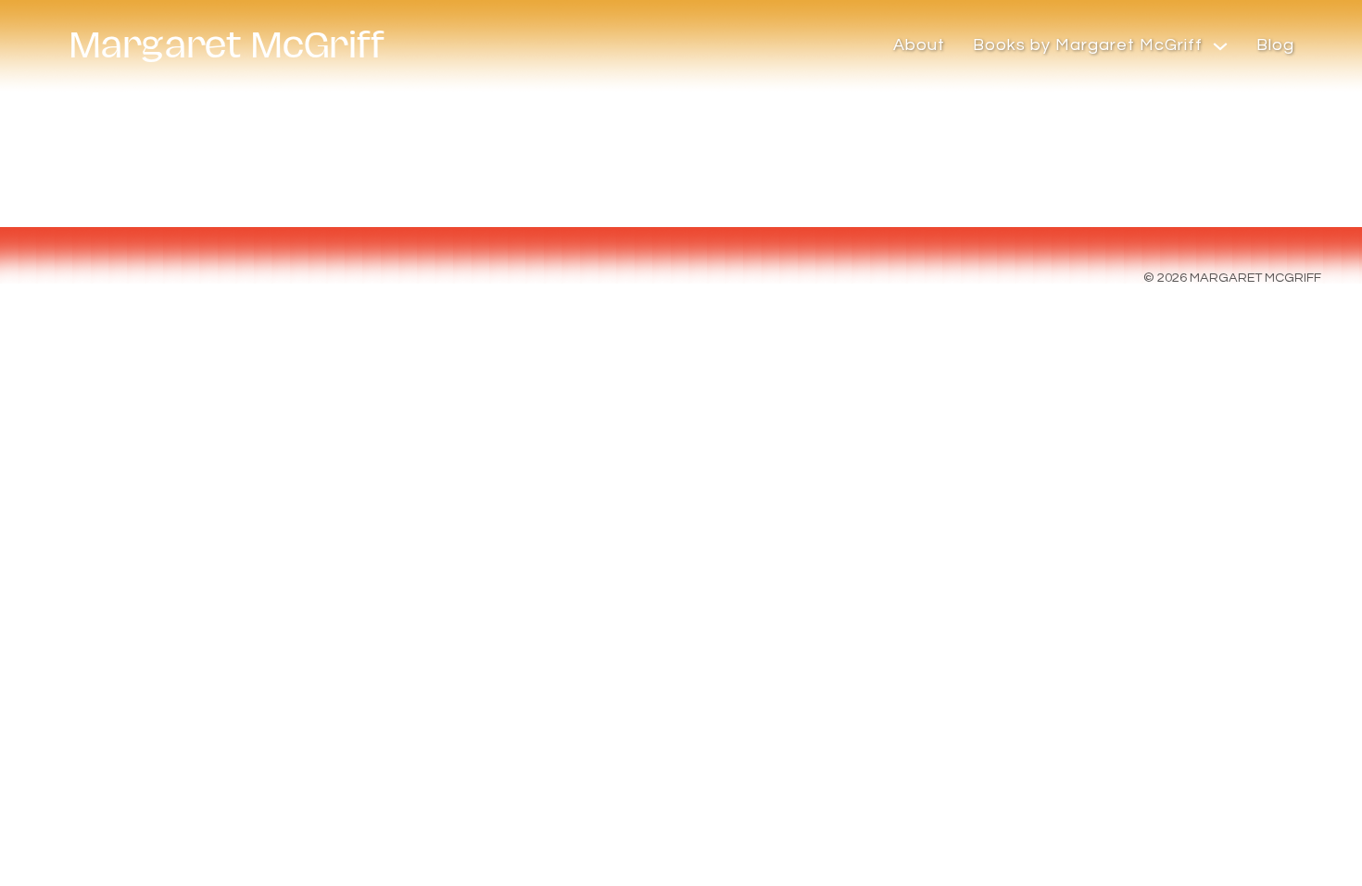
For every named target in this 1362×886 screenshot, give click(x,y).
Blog (1275, 45)
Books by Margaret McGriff (1088, 45)
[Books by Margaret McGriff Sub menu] (1220, 46)
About (919, 45)
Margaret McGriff (227, 45)
